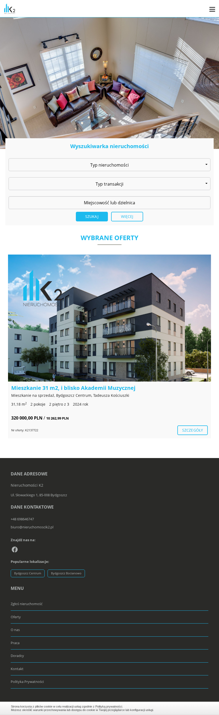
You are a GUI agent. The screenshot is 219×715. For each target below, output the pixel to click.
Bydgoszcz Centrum (27, 573)
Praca (15, 642)
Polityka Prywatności (27, 681)
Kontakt (17, 668)
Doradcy (17, 655)
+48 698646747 (22, 519)
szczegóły (192, 430)
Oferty (16, 616)
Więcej (127, 216)
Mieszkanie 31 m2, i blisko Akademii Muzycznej (73, 387)
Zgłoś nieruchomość (26, 603)
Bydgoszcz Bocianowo (66, 573)
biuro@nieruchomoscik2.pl (32, 527)
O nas (15, 629)
